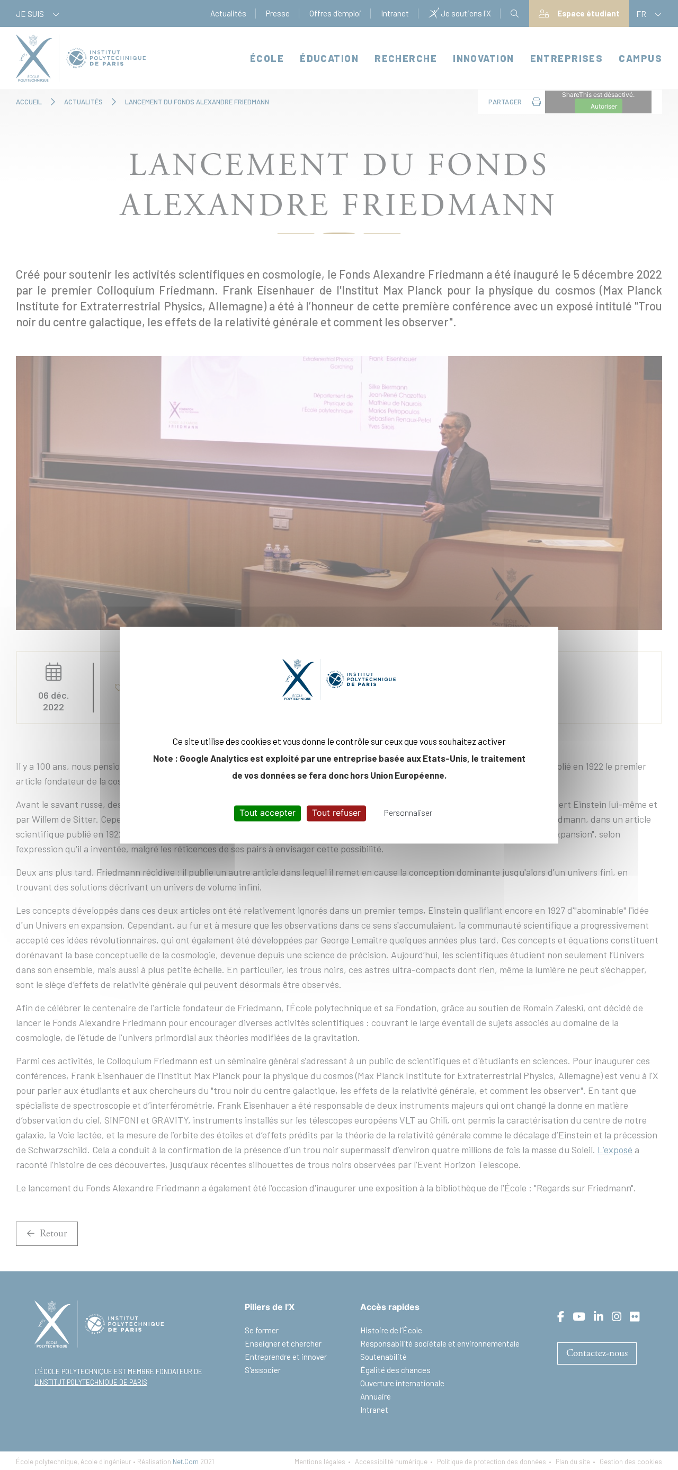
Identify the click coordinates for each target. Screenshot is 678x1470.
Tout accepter (267, 813)
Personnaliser (408, 813)
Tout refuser (336, 813)
